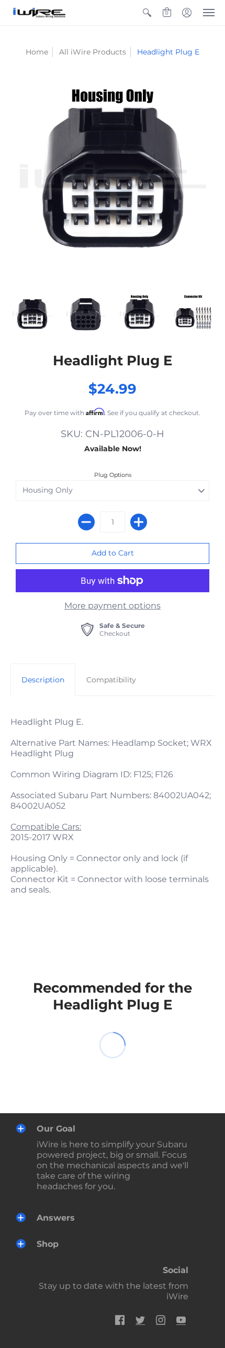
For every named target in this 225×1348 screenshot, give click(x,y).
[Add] (138, 522)
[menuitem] (147, 12)
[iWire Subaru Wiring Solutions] (39, 12)
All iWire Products (92, 52)
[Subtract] (86, 522)
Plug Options (112, 475)
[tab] (42, 680)
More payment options (112, 606)
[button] (147, 12)
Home (37, 52)
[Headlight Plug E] (112, 180)
